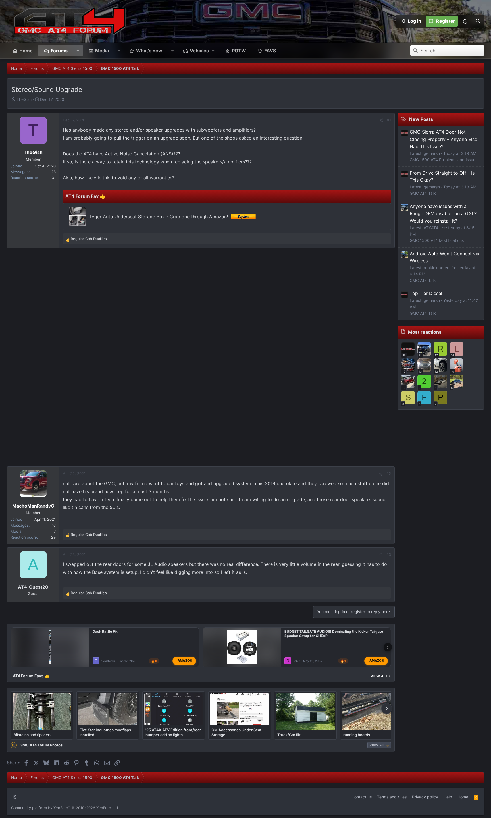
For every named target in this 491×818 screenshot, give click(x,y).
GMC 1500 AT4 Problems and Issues (443, 159)
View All (380, 676)
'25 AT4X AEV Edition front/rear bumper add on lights (173, 732)
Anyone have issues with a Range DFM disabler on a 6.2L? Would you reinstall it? (443, 214)
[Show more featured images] (386, 708)
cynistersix (108, 661)
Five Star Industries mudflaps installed (105, 732)
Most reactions (425, 332)
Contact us (361, 796)
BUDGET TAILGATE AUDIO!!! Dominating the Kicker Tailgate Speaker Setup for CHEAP (333, 633)
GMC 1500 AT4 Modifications (437, 240)
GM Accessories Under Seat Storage (236, 732)
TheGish (24, 99)
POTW (239, 50)
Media (102, 50)
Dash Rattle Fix (105, 631)
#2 (388, 473)
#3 (388, 554)
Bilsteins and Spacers (32, 734)
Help (448, 796)
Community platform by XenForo (65, 807)
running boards (356, 734)
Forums (59, 50)
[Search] (477, 21)
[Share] (381, 120)
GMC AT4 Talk (423, 193)
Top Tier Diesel (426, 293)
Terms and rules (392, 796)
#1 (389, 120)
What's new (149, 50)
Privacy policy (425, 796)
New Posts (421, 119)
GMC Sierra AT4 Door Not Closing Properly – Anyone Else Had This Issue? (443, 139)
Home (26, 50)
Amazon (185, 661)
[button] (465, 21)
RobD (296, 661)
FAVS (270, 50)
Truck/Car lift (289, 734)
